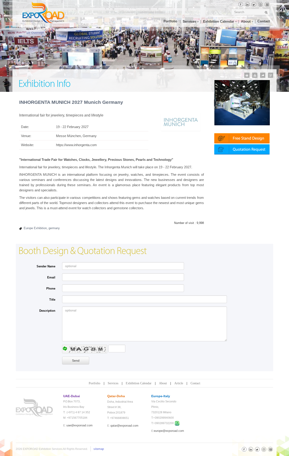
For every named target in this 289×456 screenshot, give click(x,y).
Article (178, 383)
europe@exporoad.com (169, 430)
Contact (195, 383)
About (163, 383)
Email (51, 277)
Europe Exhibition (35, 228)
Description (47, 310)
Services (113, 383)
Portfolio (94, 383)
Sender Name (46, 266)
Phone (50, 288)
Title (52, 299)
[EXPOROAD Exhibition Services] (48, 12)
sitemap (98, 449)
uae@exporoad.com (79, 425)
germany (54, 228)
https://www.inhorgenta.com (76, 145)
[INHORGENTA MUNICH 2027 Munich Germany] (180, 121)
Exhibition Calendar (138, 383)
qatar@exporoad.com (124, 425)
